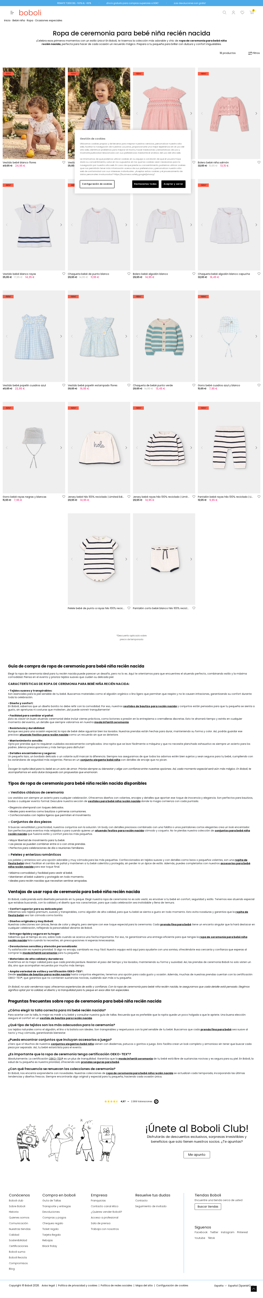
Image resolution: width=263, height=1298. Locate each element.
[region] (133, 161)
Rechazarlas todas (145, 184)
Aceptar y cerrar (173, 184)
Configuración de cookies (97, 184)
